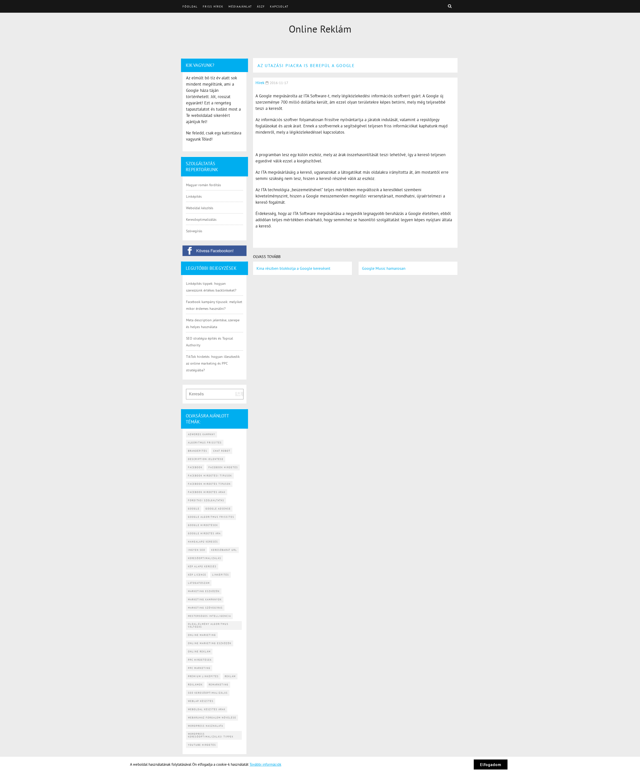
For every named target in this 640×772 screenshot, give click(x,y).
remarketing (218, 684)
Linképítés (194, 196)
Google (194, 508)
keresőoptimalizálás (204, 558)
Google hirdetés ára (204, 533)
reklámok (195, 684)
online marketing (202, 635)
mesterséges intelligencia (209, 616)
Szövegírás (194, 231)
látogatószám (199, 583)
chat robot (221, 450)
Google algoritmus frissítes (211, 517)
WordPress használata (205, 725)
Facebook (195, 467)
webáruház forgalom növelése (212, 717)
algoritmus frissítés (205, 442)
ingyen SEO (196, 550)
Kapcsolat (279, 6)
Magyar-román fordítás (203, 185)
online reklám (199, 651)
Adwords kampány (201, 434)
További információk (265, 764)
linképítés (220, 574)
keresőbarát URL (224, 550)
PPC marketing (199, 668)
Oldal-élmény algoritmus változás (208, 625)
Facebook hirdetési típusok (210, 475)
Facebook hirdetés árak (207, 492)
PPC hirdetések (200, 659)
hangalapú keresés (203, 541)
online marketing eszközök (210, 643)
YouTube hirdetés (202, 744)
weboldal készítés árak (207, 709)
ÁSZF (261, 6)
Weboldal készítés (199, 208)
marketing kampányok (205, 599)
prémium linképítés (203, 676)
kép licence (197, 574)
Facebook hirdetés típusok (209, 483)
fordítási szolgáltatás (206, 500)
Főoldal (190, 6)
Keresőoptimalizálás (201, 219)
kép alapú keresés (202, 566)
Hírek (260, 82)
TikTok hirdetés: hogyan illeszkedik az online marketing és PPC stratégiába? (213, 363)
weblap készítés (201, 701)
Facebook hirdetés (223, 467)
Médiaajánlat (240, 6)
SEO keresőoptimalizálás (208, 692)
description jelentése (206, 459)
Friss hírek (213, 6)
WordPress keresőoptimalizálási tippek (211, 735)
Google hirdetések (203, 525)
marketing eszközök (204, 591)
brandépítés (197, 450)
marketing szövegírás (205, 607)
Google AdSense (218, 508)
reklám (230, 676)
